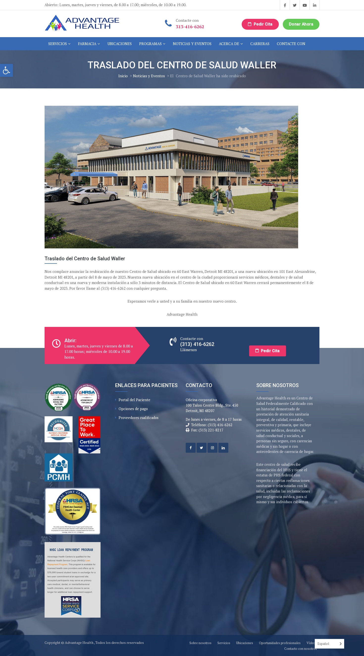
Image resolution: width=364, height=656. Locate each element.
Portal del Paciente (134, 399)
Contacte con (291, 43)
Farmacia (87, 43)
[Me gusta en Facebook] (285, 5)
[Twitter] (202, 448)
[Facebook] (191, 448)
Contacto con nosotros (300, 648)
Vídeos (312, 643)
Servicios (57, 43)
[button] (6, 70)
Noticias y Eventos (149, 75)
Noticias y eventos (192, 43)
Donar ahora (301, 24)
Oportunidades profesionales (280, 643)
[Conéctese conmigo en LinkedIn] (314, 5)
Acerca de (229, 43)
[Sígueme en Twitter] (295, 5)
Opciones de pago (133, 408)
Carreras (259, 43)
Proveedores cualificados (138, 417)
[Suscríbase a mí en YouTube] (305, 5)
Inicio (123, 75)
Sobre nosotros (200, 643)
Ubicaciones (119, 43)
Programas (150, 43)
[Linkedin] (223, 448)
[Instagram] (212, 448)
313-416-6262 (190, 26)
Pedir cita (263, 24)
